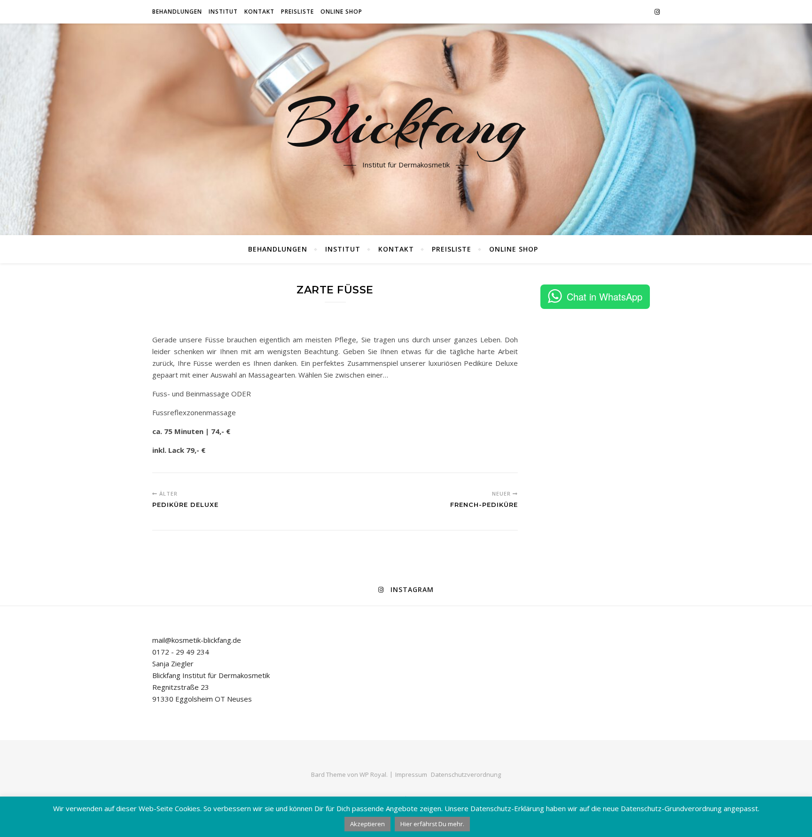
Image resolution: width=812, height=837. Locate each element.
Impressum (411, 774)
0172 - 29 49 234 (180, 651)
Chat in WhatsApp (604, 296)
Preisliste (297, 12)
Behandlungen (177, 12)
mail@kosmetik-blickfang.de (196, 640)
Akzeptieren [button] (367, 824)
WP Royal (372, 774)
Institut (223, 12)
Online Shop (341, 12)
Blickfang (406, 123)
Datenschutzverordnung (466, 774)
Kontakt (259, 12)
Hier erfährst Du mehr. (432, 824)
